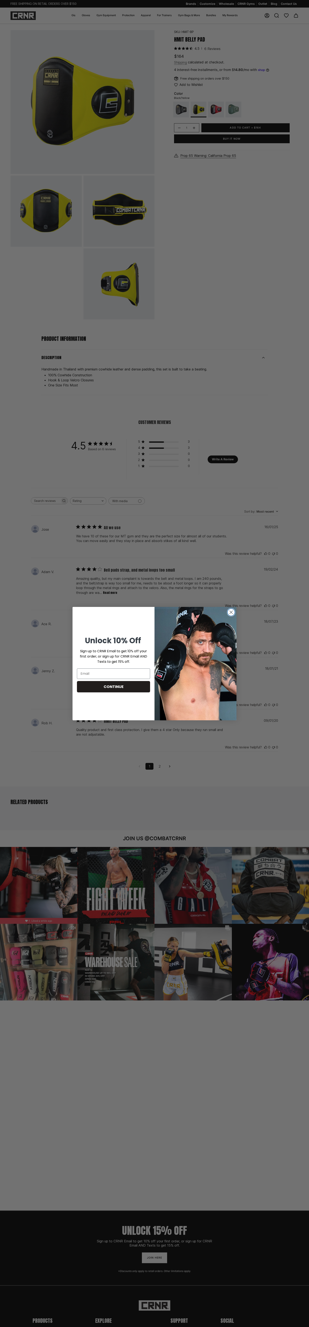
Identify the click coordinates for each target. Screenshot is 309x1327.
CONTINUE (114, 686)
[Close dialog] (231, 612)
